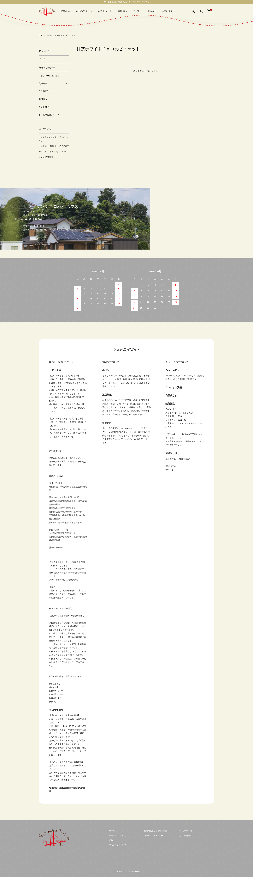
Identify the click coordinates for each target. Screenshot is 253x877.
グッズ (42, 59)
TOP (41, 35)
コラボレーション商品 (49, 76)
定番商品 (65, 11)
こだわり (137, 11)
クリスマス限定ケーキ (49, 115)
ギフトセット (105, 11)
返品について (114, 840)
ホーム (112, 831)
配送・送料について (117, 835)
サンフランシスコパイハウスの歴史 (54, 146)
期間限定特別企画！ (48, 68)
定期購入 (122, 11)
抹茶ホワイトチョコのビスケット (61, 35)
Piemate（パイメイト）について (53, 151)
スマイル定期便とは (47, 157)
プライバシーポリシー (153, 835)
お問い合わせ (168, 11)
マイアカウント (186, 831)
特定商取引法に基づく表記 (155, 831)
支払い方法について (117, 845)
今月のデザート (84, 11)
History (152, 11)
